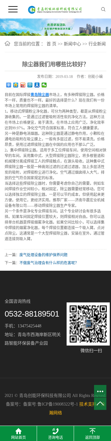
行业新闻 (97, 44)
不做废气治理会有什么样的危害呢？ (49, 263)
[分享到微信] (44, 85)
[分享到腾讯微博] (30, 85)
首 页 (51, 44)
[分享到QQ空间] (15, 85)
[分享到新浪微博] (23, 85)
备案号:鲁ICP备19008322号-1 (50, 404)
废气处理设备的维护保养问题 (43, 255)
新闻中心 (72, 44)
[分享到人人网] (37, 85)
